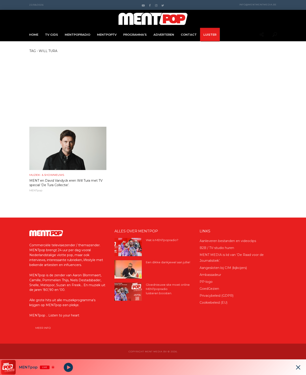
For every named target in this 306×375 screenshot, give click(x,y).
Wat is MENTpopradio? (162, 240)
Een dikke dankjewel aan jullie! (168, 262)
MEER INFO (43, 327)
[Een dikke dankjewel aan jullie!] (128, 269)
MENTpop (35, 190)
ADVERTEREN (163, 34)
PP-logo (206, 282)
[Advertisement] (153, 93)
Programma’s (135, 34)
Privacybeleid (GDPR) (216, 296)
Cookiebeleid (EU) (213, 303)
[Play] (68, 367)
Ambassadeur (210, 275)
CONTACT (189, 34)
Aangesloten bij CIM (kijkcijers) (223, 268)
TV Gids (51, 34)
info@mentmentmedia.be (258, 4)
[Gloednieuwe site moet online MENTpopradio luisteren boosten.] (128, 292)
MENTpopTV (106, 34)
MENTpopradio (77, 34)
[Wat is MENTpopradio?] (128, 247)
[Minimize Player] (298, 367)
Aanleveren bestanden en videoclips (228, 241)
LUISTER (209, 34)
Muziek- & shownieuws (46, 175)
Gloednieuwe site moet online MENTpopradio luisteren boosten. (168, 289)
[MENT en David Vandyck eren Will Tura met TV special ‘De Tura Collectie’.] (67, 148)
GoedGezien (209, 289)
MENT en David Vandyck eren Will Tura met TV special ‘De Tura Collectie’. (66, 183)
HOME (33, 34)
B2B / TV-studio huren (217, 248)
